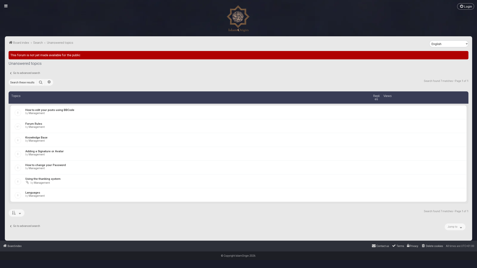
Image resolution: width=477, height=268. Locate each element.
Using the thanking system (43, 179)
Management (37, 113)
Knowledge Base (36, 137)
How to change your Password (45, 165)
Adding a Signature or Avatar (44, 151)
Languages (32, 192)
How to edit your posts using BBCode (49, 110)
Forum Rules (33, 123)
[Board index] (238, 19)
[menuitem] (465, 6)
